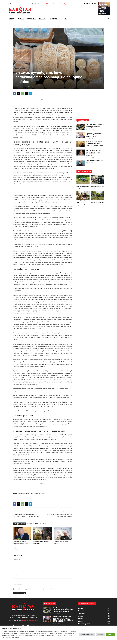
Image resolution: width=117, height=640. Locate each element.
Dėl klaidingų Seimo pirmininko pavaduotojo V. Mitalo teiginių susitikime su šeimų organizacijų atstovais (26, 516)
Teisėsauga (26, 26)
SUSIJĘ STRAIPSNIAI (19, 524)
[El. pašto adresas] (26, 93)
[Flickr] (95, 4)
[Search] (108, 18)
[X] (18, 93)
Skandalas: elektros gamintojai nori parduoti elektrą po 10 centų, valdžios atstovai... (95, 126)
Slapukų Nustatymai (87, 634)
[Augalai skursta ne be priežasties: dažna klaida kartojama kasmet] (97, 195)
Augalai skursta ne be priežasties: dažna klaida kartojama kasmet (97, 202)
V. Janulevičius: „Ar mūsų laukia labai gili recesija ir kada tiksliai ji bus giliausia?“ (58, 515)
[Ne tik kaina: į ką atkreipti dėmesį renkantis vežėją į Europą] (97, 179)
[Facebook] (85, 4)
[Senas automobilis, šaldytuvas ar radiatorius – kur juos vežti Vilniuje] (83, 179)
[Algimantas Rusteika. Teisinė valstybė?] (63, 533)
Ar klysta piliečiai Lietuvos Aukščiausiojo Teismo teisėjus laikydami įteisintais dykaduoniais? (103, 9)
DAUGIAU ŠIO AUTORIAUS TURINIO (36, 524)
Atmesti (100, 634)
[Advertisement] (64, 10)
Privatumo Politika (14, 637)
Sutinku (110, 634)
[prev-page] (14, 548)
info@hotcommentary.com (29, 620)
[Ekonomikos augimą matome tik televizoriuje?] (42, 533)
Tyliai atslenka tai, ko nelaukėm (95, 160)
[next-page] (17, 548)
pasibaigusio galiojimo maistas (26, 493)
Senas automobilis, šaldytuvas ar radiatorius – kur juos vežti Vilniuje (82, 186)
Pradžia (14, 26)
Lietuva (19, 26)
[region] (58, 633)
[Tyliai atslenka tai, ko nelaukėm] (80, 163)
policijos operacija (39, 493)
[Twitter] (90, 4)
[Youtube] (87, 4)
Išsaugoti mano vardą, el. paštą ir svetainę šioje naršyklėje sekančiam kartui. (36, 589)
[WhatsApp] (22, 93)
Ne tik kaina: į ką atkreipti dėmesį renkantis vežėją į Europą (97, 186)
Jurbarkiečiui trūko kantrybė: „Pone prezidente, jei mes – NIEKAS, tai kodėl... (94, 134)
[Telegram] (30, 93)
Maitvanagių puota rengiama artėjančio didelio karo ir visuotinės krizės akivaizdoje (94, 143)
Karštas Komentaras (21, 86)
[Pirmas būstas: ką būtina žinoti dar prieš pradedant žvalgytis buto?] (83, 195)
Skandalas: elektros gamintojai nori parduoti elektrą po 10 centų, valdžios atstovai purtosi (63, 609)
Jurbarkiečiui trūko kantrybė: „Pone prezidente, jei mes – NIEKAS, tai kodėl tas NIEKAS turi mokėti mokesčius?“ (63, 619)
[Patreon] (92, 4)
